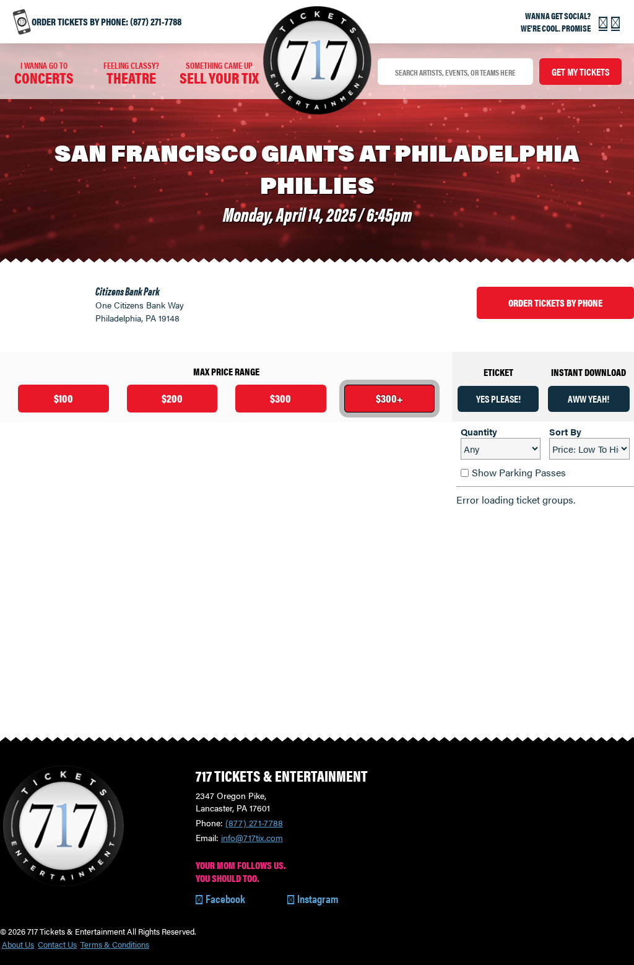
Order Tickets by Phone (555, 302)
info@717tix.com (252, 837)
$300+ (389, 398)
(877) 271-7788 (254, 822)
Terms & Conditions (114, 945)
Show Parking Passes (519, 472)
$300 (280, 398)
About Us (18, 945)
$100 (63, 398)
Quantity (479, 431)
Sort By (565, 431)
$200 (172, 398)
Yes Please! (498, 398)
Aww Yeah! (588, 398)
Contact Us (57, 945)
